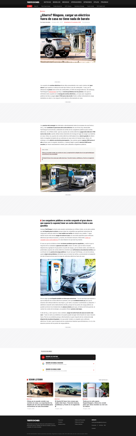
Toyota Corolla (90, 6)
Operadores (76, 2)
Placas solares (46, 351)
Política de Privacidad (80, 420)
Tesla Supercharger (45, 6)
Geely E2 (36, 6)
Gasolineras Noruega (79, 6)
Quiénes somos (61, 424)
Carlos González (46, 22)
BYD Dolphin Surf (101, 6)
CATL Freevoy (68, 6)
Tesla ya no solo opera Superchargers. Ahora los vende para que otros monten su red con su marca (95, 403)
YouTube (101, 425)
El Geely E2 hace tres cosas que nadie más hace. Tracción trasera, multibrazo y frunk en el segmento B (67, 403)
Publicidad (60, 420)
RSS (105, 425)
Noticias (47, 2)
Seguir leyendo (36, 379)
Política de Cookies (79, 422)
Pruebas (104, 2)
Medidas (65, 2)
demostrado (52, 91)
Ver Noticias (104, 380)
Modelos (56, 2)
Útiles (96, 2)
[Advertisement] (71, 73)
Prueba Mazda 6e (57, 6)
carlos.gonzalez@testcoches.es (99, 422)
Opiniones (88, 2)
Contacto (60, 422)
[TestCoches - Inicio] (33, 2)
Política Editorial (78, 424)
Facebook (94, 425)
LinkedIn (94, 428)
